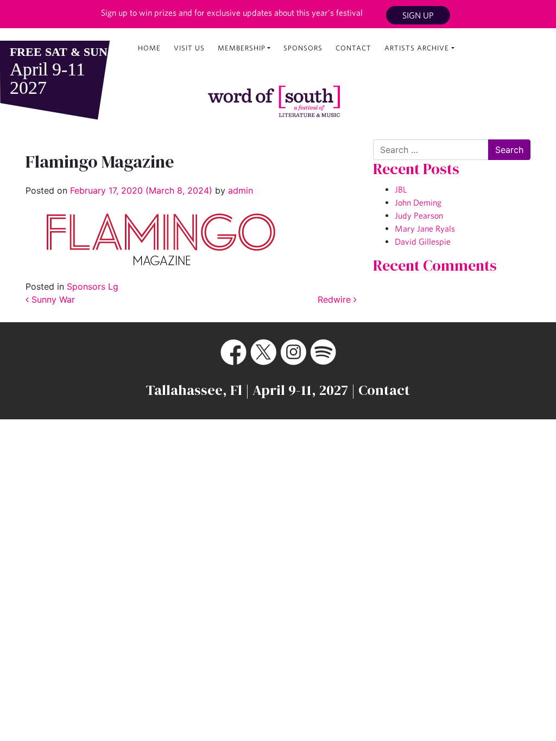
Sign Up (418, 15)
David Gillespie (423, 241)
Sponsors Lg (92, 286)
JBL (401, 189)
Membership (242, 48)
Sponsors (303, 48)
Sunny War (52, 299)
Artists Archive (416, 48)
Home (149, 48)
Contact (353, 48)
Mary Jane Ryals (425, 228)
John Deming (418, 202)
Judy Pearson (419, 215)
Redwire (335, 299)
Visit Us (189, 48)
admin (239, 190)
